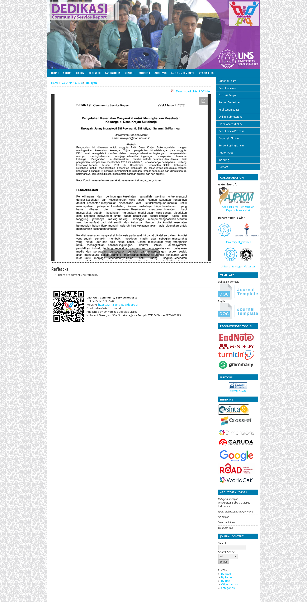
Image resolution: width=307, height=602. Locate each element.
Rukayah (91, 83)
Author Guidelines (229, 102)
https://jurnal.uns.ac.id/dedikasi (118, 304)
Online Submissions (230, 116)
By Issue (226, 574)
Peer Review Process (231, 131)
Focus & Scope (227, 95)
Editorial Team (227, 81)
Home (55, 72)
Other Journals (229, 584)
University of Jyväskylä (238, 242)
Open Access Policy (230, 124)
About (67, 72)
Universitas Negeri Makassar (238, 266)
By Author (227, 577)
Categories (228, 588)
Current (145, 72)
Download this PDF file (193, 91)
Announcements (182, 72)
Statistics (206, 72)
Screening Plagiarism (231, 145)
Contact (223, 167)
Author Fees (226, 152)
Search (129, 72)
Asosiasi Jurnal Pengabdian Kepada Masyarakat (238, 208)
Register (95, 72)
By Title (225, 581)
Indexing (224, 160)
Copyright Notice (229, 138)
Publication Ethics (229, 109)
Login (80, 72)
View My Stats (238, 390)
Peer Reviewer (227, 88)
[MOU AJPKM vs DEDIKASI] (236, 204)
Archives (161, 72)
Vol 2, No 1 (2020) (72, 83)
